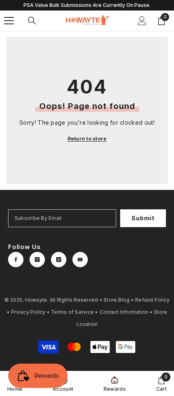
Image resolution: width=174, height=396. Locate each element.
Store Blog (116, 300)
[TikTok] (58, 259)
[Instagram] (37, 259)
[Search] (32, 21)
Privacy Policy (28, 312)
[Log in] (142, 20)
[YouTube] (80, 259)
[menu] (9, 21)
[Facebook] (15, 259)
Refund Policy (152, 300)
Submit (143, 218)
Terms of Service (72, 312)
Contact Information (124, 312)
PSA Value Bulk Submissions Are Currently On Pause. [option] (87, 5)
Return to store (87, 139)
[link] (161, 383)
